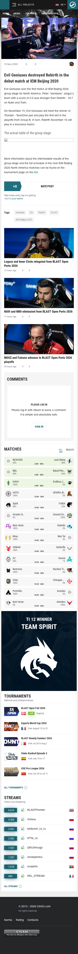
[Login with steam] (72, 4)
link (36, 172)
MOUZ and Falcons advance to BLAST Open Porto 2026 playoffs (38, 360)
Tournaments (49, 13)
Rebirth (41, 213)
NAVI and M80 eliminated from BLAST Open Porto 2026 (38, 311)
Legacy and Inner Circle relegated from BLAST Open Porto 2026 (36, 264)
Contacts (32, 920)
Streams (31, 13)
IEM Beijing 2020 (24, 220)
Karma (8, 920)
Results (70, 449)
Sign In (39, 426)
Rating (20, 920)
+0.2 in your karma (13, 199)
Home (6, 13)
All (61, 449)
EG (31, 213)
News (17, 13)
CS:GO (54, 213)
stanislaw (20, 213)
